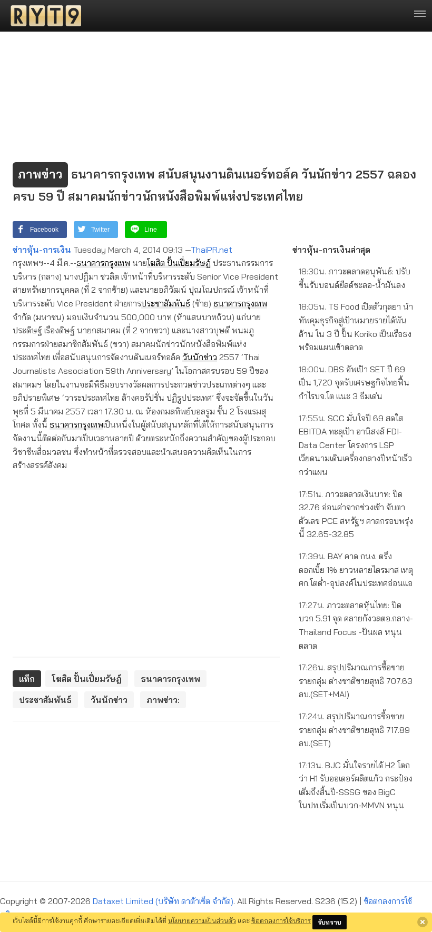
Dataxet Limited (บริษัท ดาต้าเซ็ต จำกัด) (163, 901)
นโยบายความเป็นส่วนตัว (202, 920)
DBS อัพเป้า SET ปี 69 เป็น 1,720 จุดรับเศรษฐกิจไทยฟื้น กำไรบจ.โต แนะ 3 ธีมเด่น (354, 382)
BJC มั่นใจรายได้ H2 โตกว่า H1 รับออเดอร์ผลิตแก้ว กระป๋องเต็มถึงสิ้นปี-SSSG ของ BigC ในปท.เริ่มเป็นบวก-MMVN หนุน (356, 785)
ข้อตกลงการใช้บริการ (281, 920)
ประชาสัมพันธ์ (165, 303)
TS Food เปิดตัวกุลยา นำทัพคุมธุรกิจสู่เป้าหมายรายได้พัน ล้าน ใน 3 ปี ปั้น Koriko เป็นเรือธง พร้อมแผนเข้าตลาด (356, 326)
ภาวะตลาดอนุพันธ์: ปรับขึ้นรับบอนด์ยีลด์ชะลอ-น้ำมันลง (354, 278)
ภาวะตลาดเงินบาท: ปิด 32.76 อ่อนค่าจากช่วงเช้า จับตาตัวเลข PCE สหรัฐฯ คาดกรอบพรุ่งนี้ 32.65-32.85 (356, 514)
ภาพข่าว (40, 174)
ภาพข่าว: (163, 700)
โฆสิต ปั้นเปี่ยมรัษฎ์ (179, 262)
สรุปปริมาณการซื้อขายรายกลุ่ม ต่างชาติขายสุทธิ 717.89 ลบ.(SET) (354, 729)
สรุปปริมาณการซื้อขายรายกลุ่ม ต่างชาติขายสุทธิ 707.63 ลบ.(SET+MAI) (356, 680)
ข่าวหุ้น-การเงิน (42, 249)
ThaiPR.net (211, 249)
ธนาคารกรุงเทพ (103, 262)
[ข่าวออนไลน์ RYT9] (42, 16)
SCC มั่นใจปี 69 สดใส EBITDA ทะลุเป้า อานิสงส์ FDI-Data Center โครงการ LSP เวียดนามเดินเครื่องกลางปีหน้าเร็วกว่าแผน (355, 445)
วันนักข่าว (199, 357)
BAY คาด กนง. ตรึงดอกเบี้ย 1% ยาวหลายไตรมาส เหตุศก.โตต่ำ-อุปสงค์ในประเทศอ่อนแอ (356, 569)
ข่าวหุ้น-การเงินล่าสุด (331, 249)
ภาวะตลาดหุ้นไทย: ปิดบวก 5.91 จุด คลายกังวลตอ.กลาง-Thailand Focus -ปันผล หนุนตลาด (356, 625)
